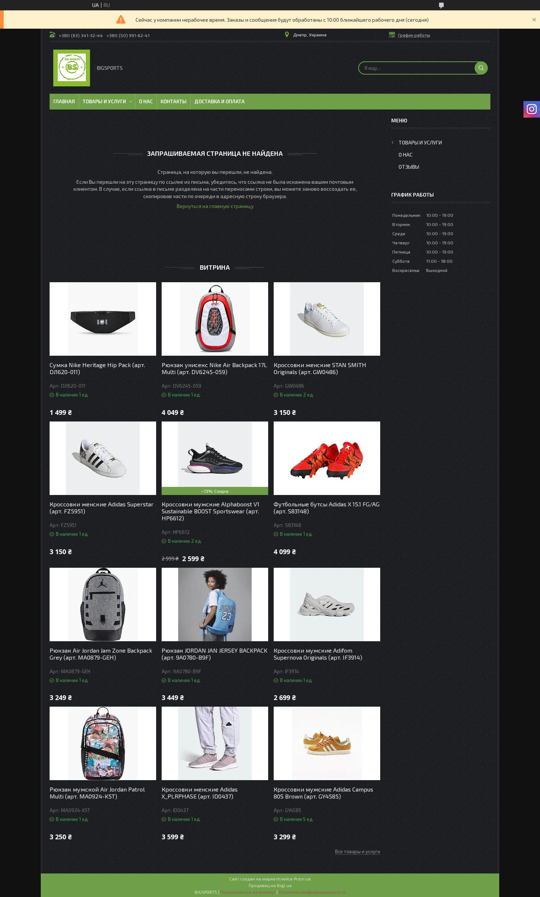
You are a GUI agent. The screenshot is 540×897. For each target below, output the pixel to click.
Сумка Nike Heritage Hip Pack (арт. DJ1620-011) (97, 368)
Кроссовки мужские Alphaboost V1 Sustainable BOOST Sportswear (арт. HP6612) (210, 510)
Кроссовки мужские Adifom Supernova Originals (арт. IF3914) (318, 654)
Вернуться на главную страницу (215, 206)
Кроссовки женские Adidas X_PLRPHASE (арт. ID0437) (200, 793)
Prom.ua (302, 878)
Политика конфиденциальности (312, 891)
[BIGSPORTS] (71, 68)
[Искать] (481, 68)
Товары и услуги (104, 101)
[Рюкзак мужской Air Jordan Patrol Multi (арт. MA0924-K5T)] (103, 743)
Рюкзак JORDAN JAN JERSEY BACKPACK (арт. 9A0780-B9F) (214, 654)
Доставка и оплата (219, 101)
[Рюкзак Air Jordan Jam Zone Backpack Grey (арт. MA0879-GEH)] (103, 604)
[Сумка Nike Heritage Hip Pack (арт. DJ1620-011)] (103, 319)
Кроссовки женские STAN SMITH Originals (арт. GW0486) (320, 368)
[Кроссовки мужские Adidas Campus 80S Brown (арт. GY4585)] (327, 743)
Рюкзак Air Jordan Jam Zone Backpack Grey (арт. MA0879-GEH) (101, 654)
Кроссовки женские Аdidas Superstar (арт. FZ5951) (102, 507)
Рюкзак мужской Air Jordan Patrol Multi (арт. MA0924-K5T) (97, 793)
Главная (64, 101)
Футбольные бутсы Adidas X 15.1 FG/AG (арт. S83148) (326, 507)
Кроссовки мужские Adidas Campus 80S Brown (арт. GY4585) (323, 793)
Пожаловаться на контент (248, 891)
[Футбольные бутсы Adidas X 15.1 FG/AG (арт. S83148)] (327, 458)
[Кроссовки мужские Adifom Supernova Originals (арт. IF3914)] (327, 604)
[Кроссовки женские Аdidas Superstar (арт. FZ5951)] (103, 458)
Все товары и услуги (357, 851)
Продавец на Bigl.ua (270, 885)
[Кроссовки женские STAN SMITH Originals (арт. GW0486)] (327, 319)
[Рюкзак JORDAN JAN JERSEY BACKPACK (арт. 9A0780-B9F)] (215, 604)
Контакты (174, 101)
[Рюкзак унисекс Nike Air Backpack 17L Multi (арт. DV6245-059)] (215, 319)
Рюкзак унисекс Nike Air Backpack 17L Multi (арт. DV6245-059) (214, 368)
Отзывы (409, 167)
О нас (146, 101)
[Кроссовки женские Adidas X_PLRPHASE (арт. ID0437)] (215, 743)
